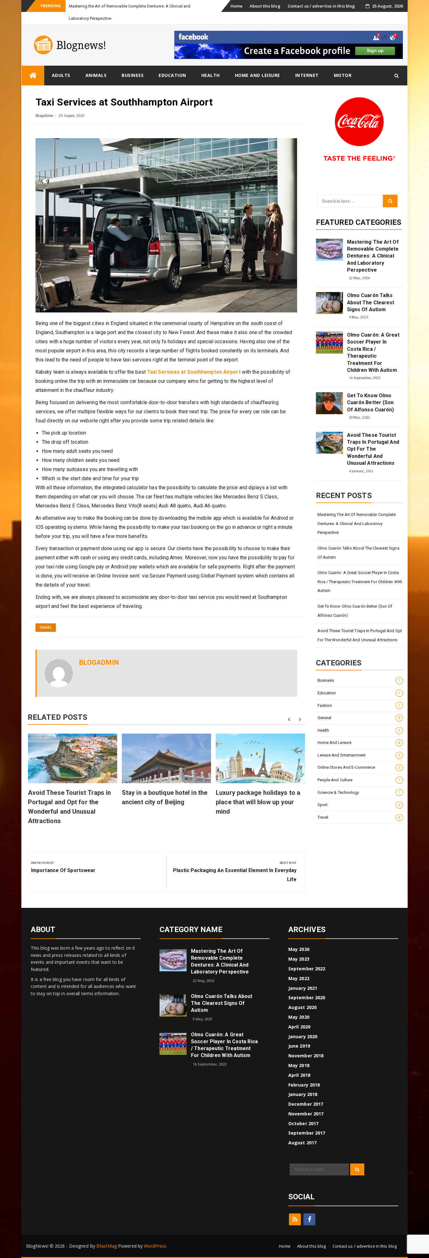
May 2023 (298, 959)
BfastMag (106, 1246)
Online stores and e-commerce (359, 767)
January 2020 (302, 1036)
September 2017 (306, 1133)
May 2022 (298, 978)
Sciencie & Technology (359, 792)
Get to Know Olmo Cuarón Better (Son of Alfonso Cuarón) (370, 403)
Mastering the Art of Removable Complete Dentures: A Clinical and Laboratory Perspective (373, 256)
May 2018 (298, 1065)
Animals (96, 75)
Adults (61, 75)
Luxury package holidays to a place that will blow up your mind (258, 802)
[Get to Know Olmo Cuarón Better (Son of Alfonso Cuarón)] (329, 403)
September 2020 (306, 997)
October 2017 (303, 1123)
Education (172, 75)
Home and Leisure (257, 75)
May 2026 (298, 949)
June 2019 (299, 1046)
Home (236, 6)
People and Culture (359, 780)
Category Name (191, 929)
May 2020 (298, 1017)
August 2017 (302, 1143)
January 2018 (302, 1094)
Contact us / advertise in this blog (321, 6)
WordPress (155, 1246)
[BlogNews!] (33, 75)
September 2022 (306, 969)
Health (210, 75)
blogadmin (44, 115)
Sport (359, 804)
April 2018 (299, 1075)
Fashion (359, 705)
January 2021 (302, 988)
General (359, 717)
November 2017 (305, 1114)
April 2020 (299, 1027)
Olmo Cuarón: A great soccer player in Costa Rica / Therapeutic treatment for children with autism (373, 352)
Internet (307, 75)
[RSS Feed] (295, 1219)
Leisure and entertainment (359, 755)
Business (133, 75)
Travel (45, 628)
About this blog (265, 6)
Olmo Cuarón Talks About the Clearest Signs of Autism (370, 302)
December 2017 (305, 1104)
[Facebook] (309, 1219)
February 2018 (304, 1085)
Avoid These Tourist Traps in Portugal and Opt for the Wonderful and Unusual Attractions (373, 449)
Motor (343, 75)
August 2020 (302, 1007)
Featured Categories (359, 222)
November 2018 (305, 1056)
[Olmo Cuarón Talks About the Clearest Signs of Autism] (329, 303)
